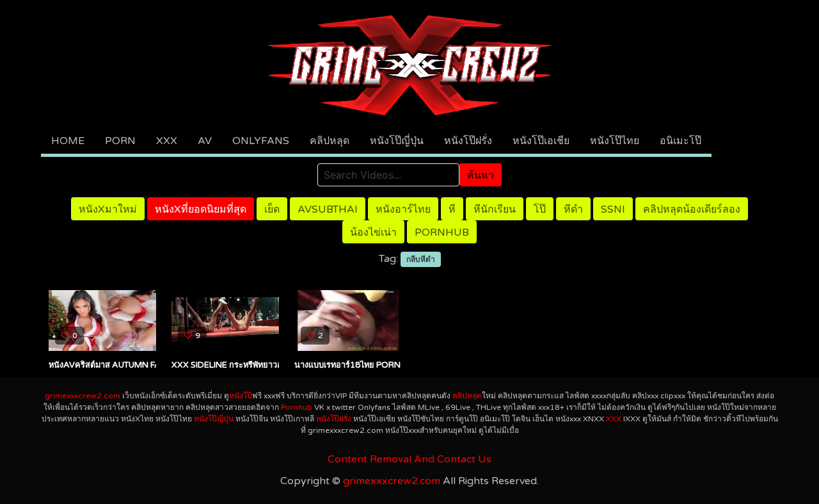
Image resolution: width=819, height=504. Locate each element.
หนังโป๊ (240, 395)
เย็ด (272, 209)
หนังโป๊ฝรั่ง (468, 140)
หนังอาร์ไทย (403, 209)
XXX (166, 140)
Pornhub (442, 232)
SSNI (613, 209)
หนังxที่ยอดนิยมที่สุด (200, 209)
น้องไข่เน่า (373, 232)
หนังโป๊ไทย (614, 140)
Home (67, 140)
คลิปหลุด (329, 140)
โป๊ (540, 209)
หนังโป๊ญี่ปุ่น (397, 140)
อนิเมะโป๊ (680, 140)
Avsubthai (328, 209)
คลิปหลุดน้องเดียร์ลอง (691, 209)
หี (452, 209)
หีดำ (573, 209)
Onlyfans (260, 140)
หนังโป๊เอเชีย (541, 140)
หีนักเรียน (494, 209)
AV (205, 140)
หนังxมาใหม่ (108, 209)
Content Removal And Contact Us (409, 459)
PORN (120, 140)
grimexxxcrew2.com (82, 395)
